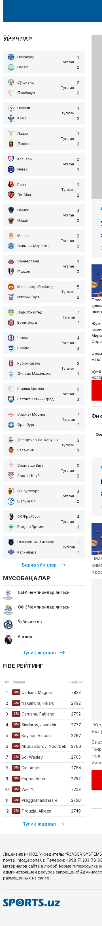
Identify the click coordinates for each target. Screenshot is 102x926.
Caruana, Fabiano (34, 714)
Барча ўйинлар (39, 565)
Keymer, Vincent (33, 735)
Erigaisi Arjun (29, 778)
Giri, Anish (27, 767)
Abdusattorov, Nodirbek (40, 746)
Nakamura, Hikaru (34, 703)
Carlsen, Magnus (33, 692)
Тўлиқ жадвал (39, 652)
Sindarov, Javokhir (35, 724)
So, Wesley (28, 757)
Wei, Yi (24, 789)
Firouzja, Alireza (32, 811)
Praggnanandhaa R (35, 800)
